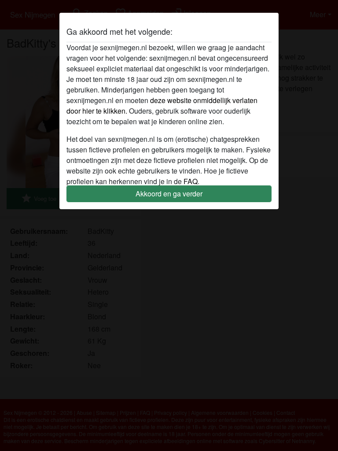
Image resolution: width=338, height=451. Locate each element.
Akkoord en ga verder (169, 194)
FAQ (191, 181)
